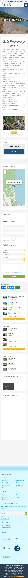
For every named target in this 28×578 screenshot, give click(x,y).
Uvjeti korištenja (6, 525)
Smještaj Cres (5, 483)
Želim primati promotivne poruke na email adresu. (13, 239)
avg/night (13, 299)
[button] (14, 276)
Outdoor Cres (19, 478)
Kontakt (4, 532)
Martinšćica (5, 499)
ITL (26, 1)
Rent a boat (11, 363)
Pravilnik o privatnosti (7, 530)
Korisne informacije (7, 522)
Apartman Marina (12, 328)
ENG (17, 1)
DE (22, 1)
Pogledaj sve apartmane (14, 319)
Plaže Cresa (5, 478)
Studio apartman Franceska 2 (15, 344)
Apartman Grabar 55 (13, 302)
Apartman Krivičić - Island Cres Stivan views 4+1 (16, 297)
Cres (3, 495)
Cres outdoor (12, 368)
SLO (13, 1)
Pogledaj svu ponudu (14, 349)
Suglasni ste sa (14, 272)
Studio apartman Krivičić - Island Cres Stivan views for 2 (15, 313)
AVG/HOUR (12, 360)
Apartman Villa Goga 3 (14, 307)
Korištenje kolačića (13, 576)
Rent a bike (11, 358)
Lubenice (4, 497)
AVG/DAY (12, 364)
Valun (17, 497)
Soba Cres (11, 333)
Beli (17, 495)
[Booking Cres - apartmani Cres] (8, 5)
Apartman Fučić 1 (12, 338)
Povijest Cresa (20, 483)
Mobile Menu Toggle (26, 5)
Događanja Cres (20, 485)
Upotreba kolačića (6, 527)
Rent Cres (4, 480)
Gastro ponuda (20, 480)
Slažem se (21, 576)
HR (8, 1)
